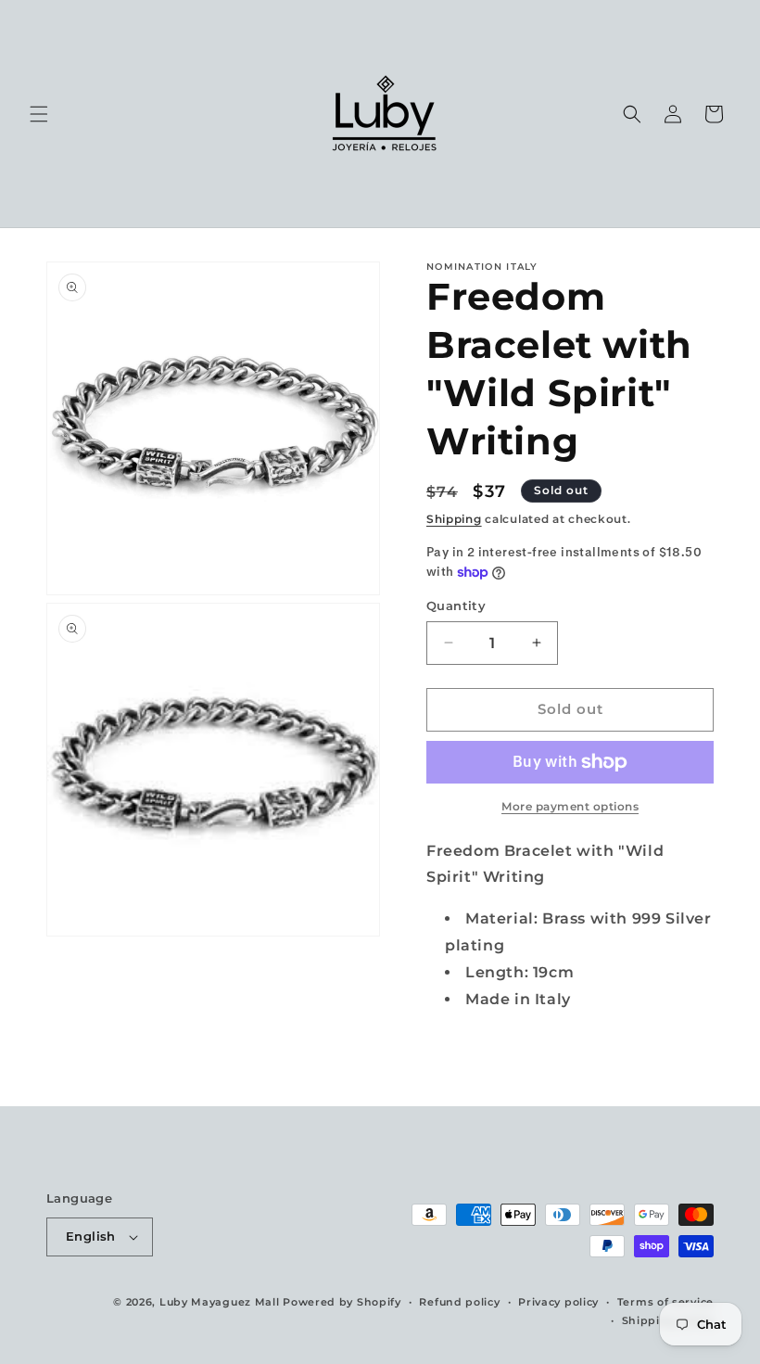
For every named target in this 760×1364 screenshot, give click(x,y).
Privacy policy (558, 1301)
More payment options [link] (570, 806)
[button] (39, 114)
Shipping (454, 519)
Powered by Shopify (342, 1301)
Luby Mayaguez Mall (219, 1301)
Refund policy (459, 1301)
